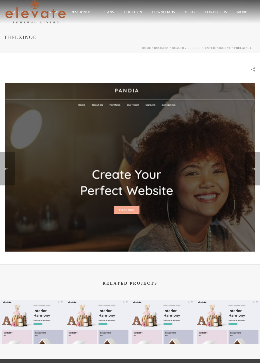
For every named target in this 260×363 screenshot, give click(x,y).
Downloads (163, 12)
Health (178, 48)
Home (146, 48)
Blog (190, 12)
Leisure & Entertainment (209, 48)
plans (108, 12)
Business (161, 48)
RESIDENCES (81, 12)
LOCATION (133, 12)
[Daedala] (32, 319)
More (242, 12)
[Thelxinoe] (130, 167)
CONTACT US (216, 12)
